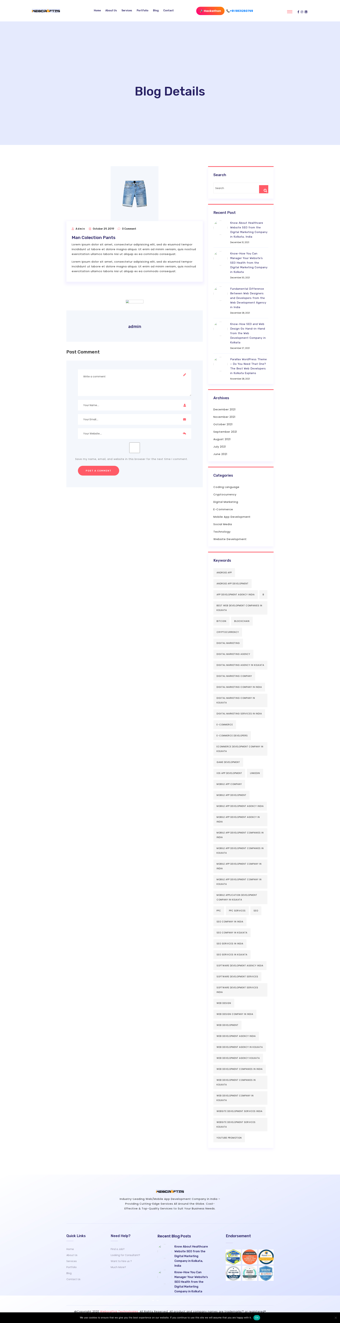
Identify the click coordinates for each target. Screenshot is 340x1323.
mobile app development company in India (239, 866)
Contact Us (73, 1279)
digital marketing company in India (239, 687)
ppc (219, 910)
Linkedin (255, 773)
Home (97, 10)
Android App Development (232, 583)
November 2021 (224, 417)
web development (227, 1025)
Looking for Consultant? (125, 1255)
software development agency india (240, 965)
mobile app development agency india (240, 806)
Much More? (118, 1267)
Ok (256, 1317)
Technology (222, 531)
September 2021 (225, 432)
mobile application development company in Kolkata (237, 897)
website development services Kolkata (236, 1124)
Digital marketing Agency (233, 654)
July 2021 (219, 446)
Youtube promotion (229, 1137)
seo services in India (230, 943)
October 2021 (223, 424)
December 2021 (224, 409)
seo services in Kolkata (232, 954)
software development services (237, 976)
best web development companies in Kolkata (239, 608)
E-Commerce (223, 509)
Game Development (228, 762)
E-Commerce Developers (232, 735)
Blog (156, 10)
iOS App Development (229, 773)
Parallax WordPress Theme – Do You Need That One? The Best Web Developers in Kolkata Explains (248, 366)
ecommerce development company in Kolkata (240, 749)
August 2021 (222, 439)
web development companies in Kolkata (236, 1082)
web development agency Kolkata (238, 1058)
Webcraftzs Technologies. (119, 1311)
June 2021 (220, 454)
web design (224, 1003)
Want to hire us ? (121, 1261)
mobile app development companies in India (240, 835)
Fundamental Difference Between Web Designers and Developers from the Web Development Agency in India (248, 298)
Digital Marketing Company (234, 676)
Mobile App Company (229, 784)
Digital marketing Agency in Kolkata (240, 665)
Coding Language (226, 487)
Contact (168, 10)
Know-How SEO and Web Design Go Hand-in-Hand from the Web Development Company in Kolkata (248, 333)
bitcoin (221, 621)
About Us (111, 10)
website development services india (239, 1111)
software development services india (237, 990)
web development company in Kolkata (235, 1098)
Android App (224, 572)
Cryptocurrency (224, 494)
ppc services (237, 910)
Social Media (222, 524)
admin (80, 228)
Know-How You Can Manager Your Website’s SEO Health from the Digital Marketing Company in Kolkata (249, 263)
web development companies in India (240, 1069)
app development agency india (236, 594)
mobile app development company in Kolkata (239, 882)
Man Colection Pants (93, 237)
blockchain (242, 621)
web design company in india (235, 1014)
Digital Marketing (225, 502)
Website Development (230, 539)
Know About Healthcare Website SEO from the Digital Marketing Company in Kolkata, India (249, 229)
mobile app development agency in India (238, 819)
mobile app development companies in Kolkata (240, 850)
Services (126, 10)
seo (256, 910)
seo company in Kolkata (232, 932)
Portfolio (142, 10)
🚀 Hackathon (210, 11)
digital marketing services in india (239, 713)
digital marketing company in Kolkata (236, 700)
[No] (335, 1317)
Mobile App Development (232, 517)
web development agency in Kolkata (240, 1047)
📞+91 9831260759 (239, 11)
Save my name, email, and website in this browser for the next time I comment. (131, 459)
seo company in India (230, 921)
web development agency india (236, 1036)
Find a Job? (117, 1249)
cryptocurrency (228, 632)
